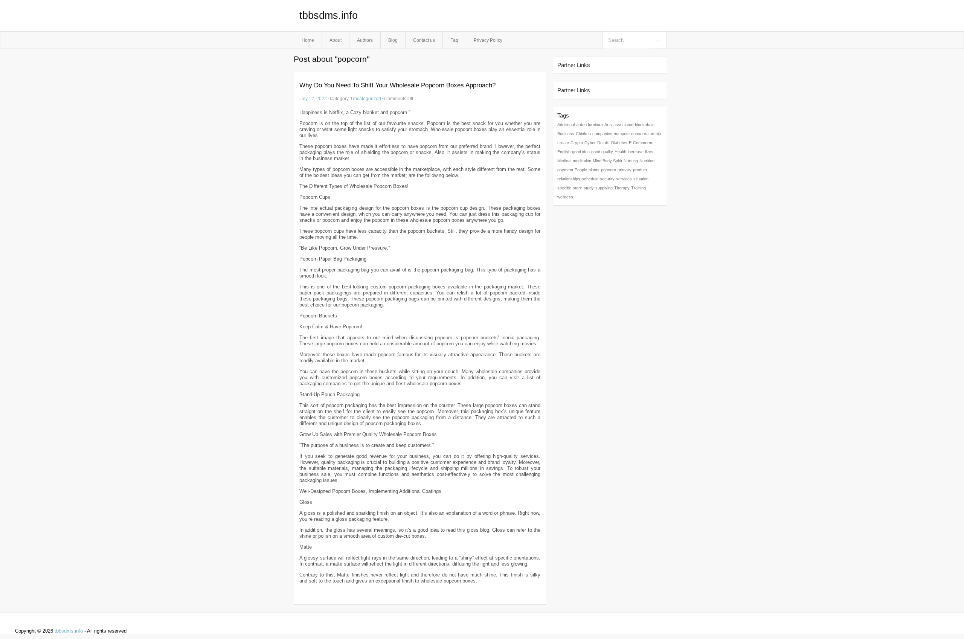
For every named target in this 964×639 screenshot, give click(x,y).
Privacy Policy (488, 40)
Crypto (576, 142)
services (624, 179)
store (577, 188)
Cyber (590, 142)
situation (640, 179)
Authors (365, 40)
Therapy (622, 188)
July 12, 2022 (313, 98)
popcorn (608, 170)
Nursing (631, 161)
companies (602, 133)
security (607, 179)
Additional (566, 124)
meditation (582, 161)
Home (308, 40)
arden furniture (589, 124)
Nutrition (646, 161)
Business (565, 133)
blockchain (644, 124)
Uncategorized (366, 98)
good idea (581, 151)
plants (594, 170)
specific (564, 188)
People (581, 170)
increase (636, 151)
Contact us (424, 40)
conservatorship (646, 133)
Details (603, 142)
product (640, 170)
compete (622, 133)
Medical (564, 161)
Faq (454, 40)
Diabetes (619, 142)
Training (638, 188)
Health (620, 151)
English (563, 151)
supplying (604, 188)
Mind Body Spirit (607, 161)
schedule (590, 179)
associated (623, 124)
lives (649, 151)
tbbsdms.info (328, 15)
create (563, 142)
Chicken (583, 133)
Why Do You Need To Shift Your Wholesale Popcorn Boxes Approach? (397, 85)
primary (624, 170)
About (335, 40)
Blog (393, 40)
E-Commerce (641, 142)
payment (565, 170)
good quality (602, 151)
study (589, 188)
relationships (568, 179)
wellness (565, 197)
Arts (608, 124)
